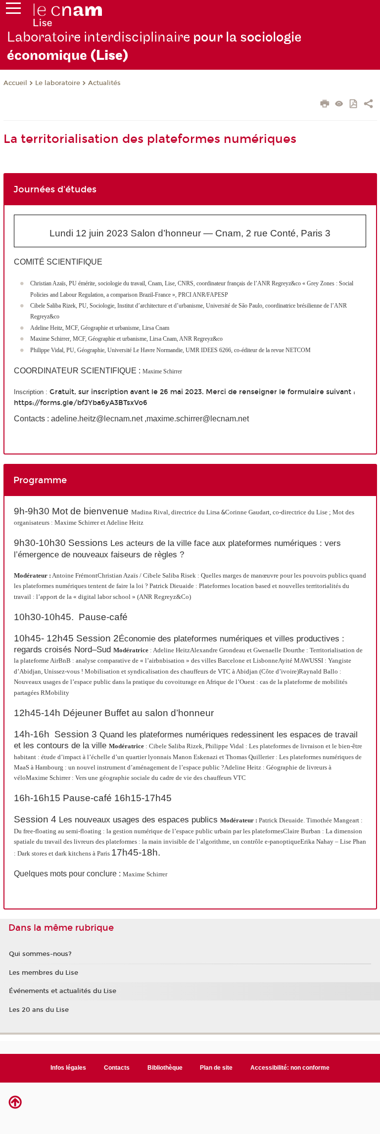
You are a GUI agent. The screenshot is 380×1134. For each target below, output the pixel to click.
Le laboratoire (57, 83)
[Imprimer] (325, 105)
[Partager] (368, 105)
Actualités (104, 83)
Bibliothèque (165, 1067)
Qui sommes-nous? (40, 954)
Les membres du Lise (43, 973)
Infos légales (68, 1067)
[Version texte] (339, 104)
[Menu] (13, 10)
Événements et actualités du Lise (62, 991)
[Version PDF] (354, 104)
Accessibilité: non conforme (290, 1067)
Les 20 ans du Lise (39, 1010)
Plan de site (216, 1067)
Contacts (117, 1067)
